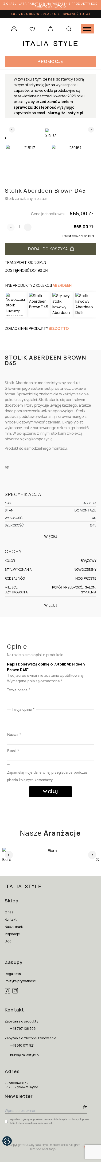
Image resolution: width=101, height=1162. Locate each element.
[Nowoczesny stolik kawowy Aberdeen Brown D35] (16, 304)
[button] (50, 61)
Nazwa (14, 734)
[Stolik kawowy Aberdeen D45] (85, 304)
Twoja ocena (18, 690)
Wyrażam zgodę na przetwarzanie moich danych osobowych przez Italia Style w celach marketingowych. (49, 1121)
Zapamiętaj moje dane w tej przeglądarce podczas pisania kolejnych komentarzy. (47, 776)
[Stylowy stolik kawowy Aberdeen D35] (62, 304)
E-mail (13, 751)
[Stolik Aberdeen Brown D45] (39, 304)
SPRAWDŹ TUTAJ (76, 14)
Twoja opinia (23, 709)
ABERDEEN (62, 285)
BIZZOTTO (59, 328)
